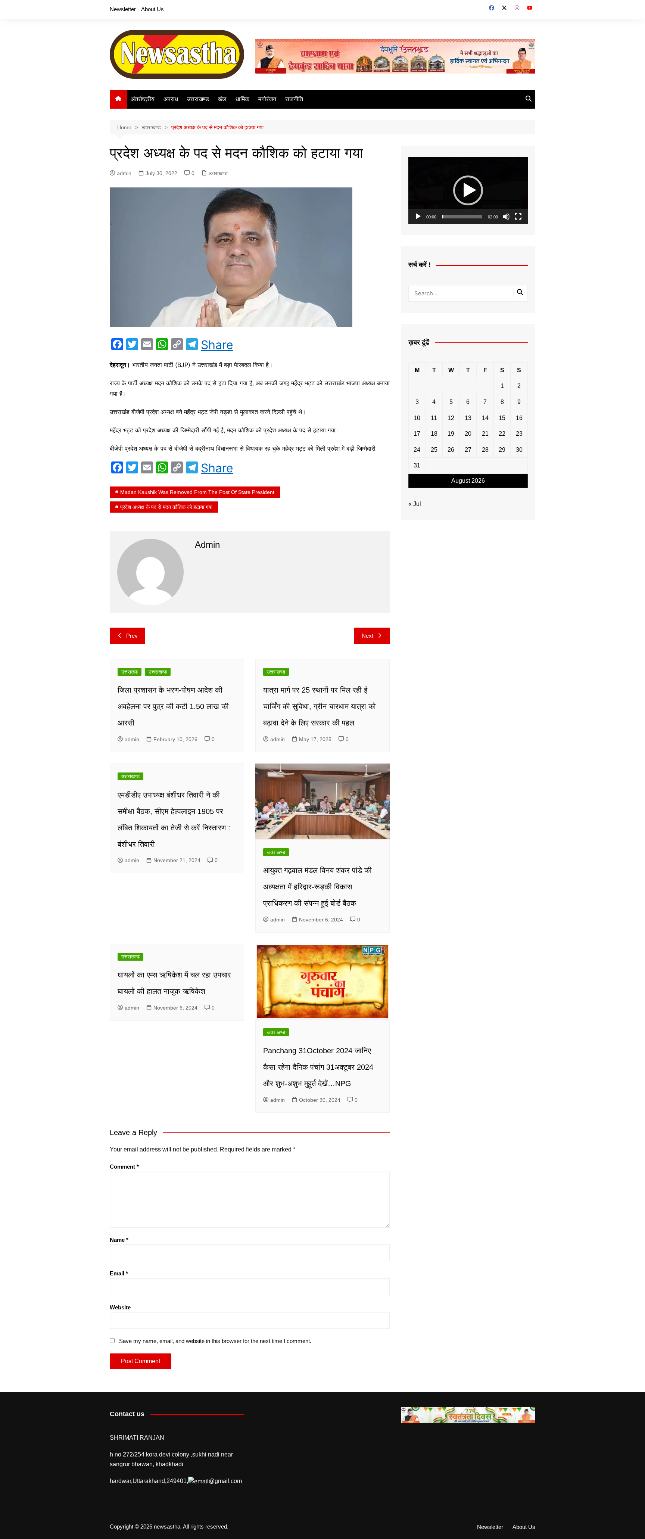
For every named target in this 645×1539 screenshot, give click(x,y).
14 (485, 418)
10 (417, 418)
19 (451, 433)
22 (502, 433)
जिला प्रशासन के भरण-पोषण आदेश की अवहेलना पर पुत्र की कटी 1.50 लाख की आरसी (173, 706)
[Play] (418, 216)
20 (468, 433)
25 (434, 450)
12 (451, 418)
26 (451, 450)
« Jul (414, 504)
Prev (132, 635)
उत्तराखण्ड (198, 99)
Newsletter (123, 9)
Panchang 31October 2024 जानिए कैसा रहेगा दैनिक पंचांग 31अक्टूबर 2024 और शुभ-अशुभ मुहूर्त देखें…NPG (318, 1067)
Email (119, 1273)
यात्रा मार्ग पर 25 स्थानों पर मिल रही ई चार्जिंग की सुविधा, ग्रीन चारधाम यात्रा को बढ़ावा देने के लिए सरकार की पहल (319, 706)
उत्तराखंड (129, 672)
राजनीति (294, 99)
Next (367, 635)
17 (417, 433)
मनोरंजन (267, 99)
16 (519, 418)
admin (124, 173)
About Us (152, 9)
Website (120, 1307)
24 (417, 450)
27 (468, 450)
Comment (124, 1166)
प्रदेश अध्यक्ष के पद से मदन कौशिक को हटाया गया (166, 507)
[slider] (462, 216)
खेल (222, 99)
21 (485, 433)
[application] (468, 190)
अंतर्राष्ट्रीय (143, 99)
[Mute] (506, 216)
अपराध (170, 99)
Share (217, 345)
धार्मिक (242, 99)
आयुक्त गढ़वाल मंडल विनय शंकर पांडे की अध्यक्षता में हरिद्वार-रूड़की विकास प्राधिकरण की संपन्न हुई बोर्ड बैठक (317, 886)
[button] (468, 190)
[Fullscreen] (518, 216)
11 (434, 418)
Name (119, 1240)
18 (434, 433)
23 (519, 433)
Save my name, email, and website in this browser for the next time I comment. (215, 1341)
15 (502, 418)
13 (468, 418)
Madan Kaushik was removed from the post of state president (197, 492)
